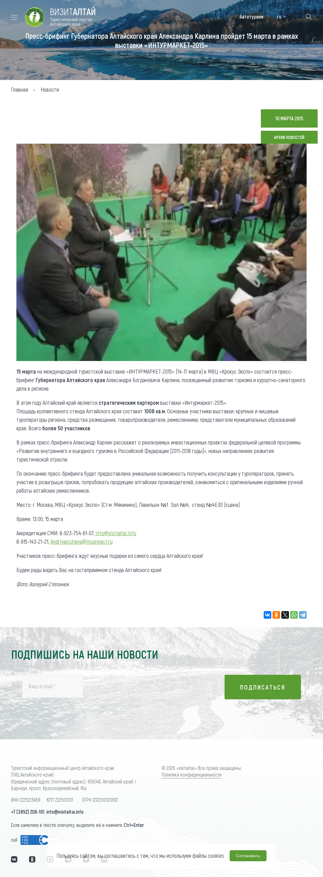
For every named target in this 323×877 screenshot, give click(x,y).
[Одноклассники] (276, 615)
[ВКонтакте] (267, 615)
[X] (285, 615)
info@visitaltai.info (116, 533)
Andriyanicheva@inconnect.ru (81, 541)
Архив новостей (289, 137)
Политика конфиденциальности (191, 774)
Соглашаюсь (248, 855)
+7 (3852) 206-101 (27, 812)
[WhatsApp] (294, 615)
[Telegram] (303, 615)
